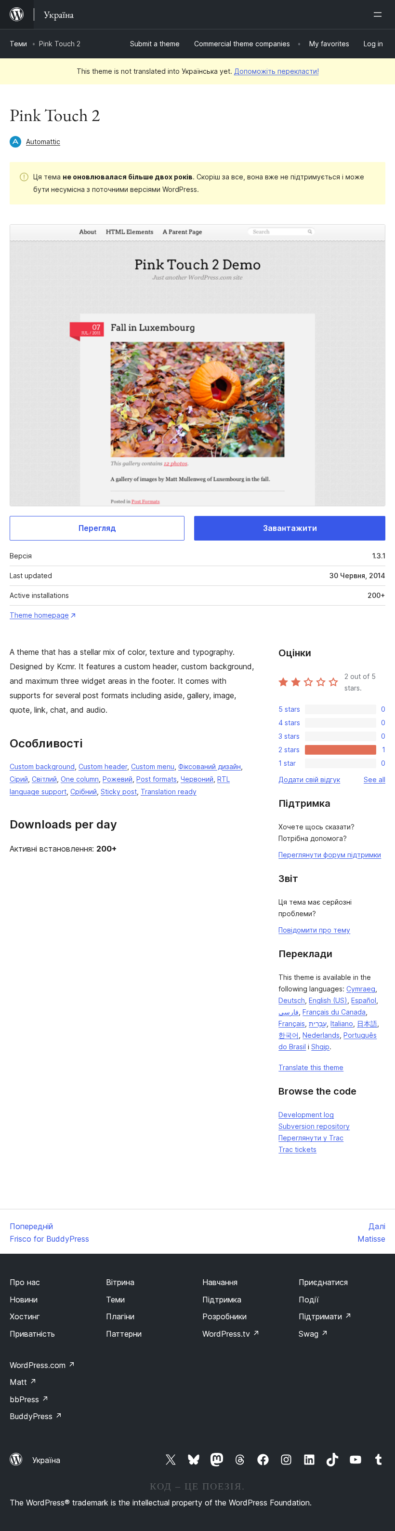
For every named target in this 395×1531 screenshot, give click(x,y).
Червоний (197, 779)
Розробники (224, 1316)
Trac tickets (297, 1149)
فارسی (288, 1012)
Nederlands (321, 1035)
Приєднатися (323, 1282)
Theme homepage (39, 615)
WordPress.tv (231, 1334)
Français (291, 1023)
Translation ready (169, 791)
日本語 (367, 1023)
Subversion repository (314, 1126)
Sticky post (119, 791)
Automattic (43, 141)
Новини (24, 1299)
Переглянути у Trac (310, 1138)
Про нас (25, 1282)
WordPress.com (42, 1365)
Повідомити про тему (314, 930)
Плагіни (120, 1316)
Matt (23, 1382)
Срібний (83, 791)
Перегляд (97, 528)
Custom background (42, 766)
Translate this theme (310, 1067)
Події (309, 1299)
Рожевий (117, 779)
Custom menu (152, 766)
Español (363, 1000)
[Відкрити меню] (379, 14)
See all (374, 779)
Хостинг (25, 1316)
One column (80, 779)
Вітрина (120, 1282)
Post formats (156, 779)
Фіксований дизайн (209, 766)
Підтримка (221, 1299)
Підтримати (325, 1316)
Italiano (341, 1023)
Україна (46, 1460)
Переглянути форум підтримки (329, 855)
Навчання (219, 1282)
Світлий (44, 779)
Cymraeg (360, 989)
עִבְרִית (318, 1023)
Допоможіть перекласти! (276, 71)
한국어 (288, 1035)
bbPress (29, 1399)
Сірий (19, 779)
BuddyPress (36, 1416)
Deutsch (291, 1000)
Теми (18, 44)
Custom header (103, 766)
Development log (306, 1115)
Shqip (320, 1047)
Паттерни (124, 1334)
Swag (313, 1334)
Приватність (32, 1334)
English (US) (328, 1000)
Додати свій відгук (309, 779)
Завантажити (290, 528)
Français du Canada (334, 1012)
